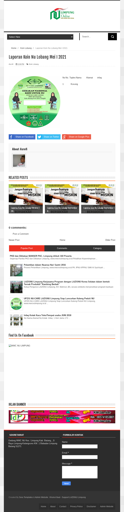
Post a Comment (21, 234)
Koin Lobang (34, 64)
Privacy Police (76, 506)
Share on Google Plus (79, 137)
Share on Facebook (25, 137)
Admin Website (106, 506)
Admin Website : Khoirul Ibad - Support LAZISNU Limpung (60, 497)
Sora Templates (26, 497)
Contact (62, 506)
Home (62, 240)
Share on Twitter (51, 137)
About (52, 506)
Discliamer (91, 506)
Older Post (110, 240)
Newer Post (14, 240)
